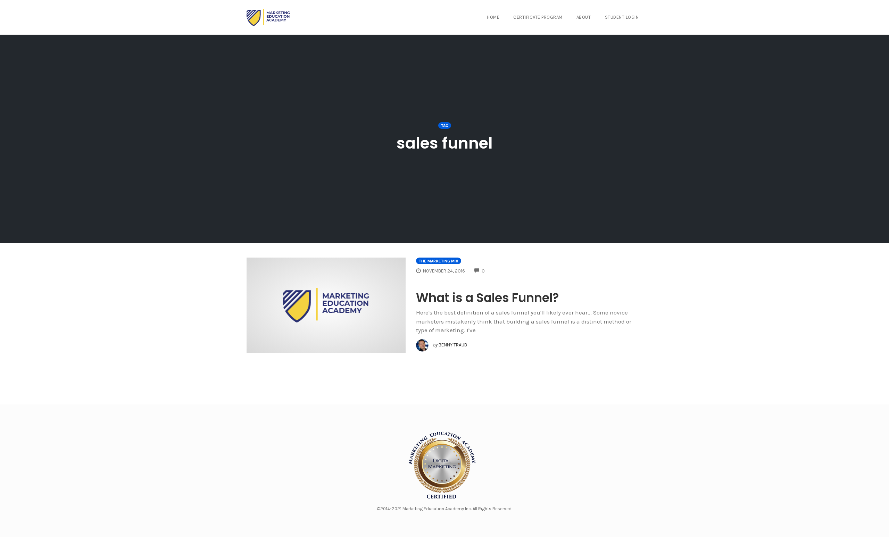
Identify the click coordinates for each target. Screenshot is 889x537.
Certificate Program (538, 17)
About (583, 17)
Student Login (622, 17)
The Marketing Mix (438, 261)
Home (493, 17)
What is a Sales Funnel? (487, 297)
